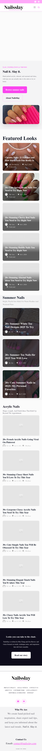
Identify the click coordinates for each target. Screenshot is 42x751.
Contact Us (33, 688)
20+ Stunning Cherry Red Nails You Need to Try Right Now (20, 219)
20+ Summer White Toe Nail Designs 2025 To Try (19, 325)
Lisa (13, 194)
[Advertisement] (21, 33)
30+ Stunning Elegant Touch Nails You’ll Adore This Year (19, 581)
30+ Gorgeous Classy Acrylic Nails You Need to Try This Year (19, 511)
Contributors (19, 690)
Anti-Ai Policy (31, 690)
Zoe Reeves (15, 164)
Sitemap (30, 693)
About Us (8, 690)
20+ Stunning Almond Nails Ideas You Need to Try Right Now (21, 279)
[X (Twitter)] (35, 2)
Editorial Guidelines (17, 693)
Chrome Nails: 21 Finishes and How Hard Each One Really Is (19, 159)
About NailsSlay (13, 97)
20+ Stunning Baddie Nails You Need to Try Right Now (20, 249)
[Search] (39, 7)
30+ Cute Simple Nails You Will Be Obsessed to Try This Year (19, 546)
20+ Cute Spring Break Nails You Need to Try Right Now (21, 189)
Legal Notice (22, 688)
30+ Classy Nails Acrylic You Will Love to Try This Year (19, 616)
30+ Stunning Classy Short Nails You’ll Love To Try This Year (18, 476)
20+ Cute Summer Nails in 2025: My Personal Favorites (20, 386)
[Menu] (35, 7)
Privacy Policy (10, 688)
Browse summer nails (15, 89)
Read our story (21, 655)
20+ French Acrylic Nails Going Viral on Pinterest (21, 441)
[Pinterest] (39, 2)
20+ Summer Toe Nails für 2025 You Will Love (20, 356)
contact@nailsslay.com (25, 743)
